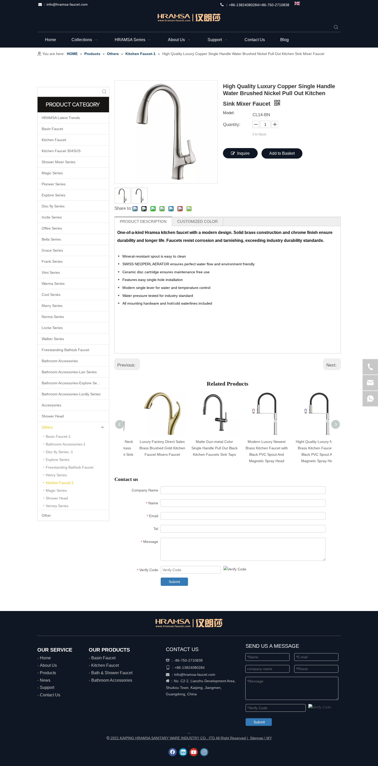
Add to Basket (282, 153)
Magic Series (52, 173)
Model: (228, 113)
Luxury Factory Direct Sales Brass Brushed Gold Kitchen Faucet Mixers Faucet (150, 448)
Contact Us (50, 695)
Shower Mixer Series (58, 162)
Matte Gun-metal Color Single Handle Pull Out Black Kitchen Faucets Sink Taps (202, 448)
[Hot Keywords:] (336, 27)
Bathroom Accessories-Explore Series (72, 383)
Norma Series (53, 317)
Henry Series (56, 475)
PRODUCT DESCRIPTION (143, 221)
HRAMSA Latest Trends (61, 118)
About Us (48, 665)
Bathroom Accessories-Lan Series (69, 372)
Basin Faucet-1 (58, 436)
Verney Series (57, 506)
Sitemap (256, 738)
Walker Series (53, 339)
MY (269, 738)
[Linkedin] (183, 752)
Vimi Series (51, 272)
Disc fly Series (53, 206)
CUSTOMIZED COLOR (197, 221)
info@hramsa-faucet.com (67, 4)
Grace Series (52, 250)
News (45, 680)
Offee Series (52, 228)
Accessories (51, 405)
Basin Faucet (52, 129)
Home (45, 658)
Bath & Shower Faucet (111, 673)
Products (48, 673)
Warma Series (53, 283)
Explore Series (53, 195)
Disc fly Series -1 (59, 452)
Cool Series (51, 295)
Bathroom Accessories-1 (65, 444)
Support (47, 687)
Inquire (243, 153)
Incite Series (52, 217)
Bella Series (51, 239)
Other (46, 515)
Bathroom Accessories (60, 361)
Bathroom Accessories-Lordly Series (71, 394)
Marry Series (52, 306)
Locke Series (52, 328)
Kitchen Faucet (54, 140)
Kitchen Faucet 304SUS (61, 151)
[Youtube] (194, 752)
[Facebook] (172, 752)
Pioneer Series (54, 184)
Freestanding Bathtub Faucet (65, 350)
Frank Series (52, 261)
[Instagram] (204, 752)
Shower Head (53, 416)
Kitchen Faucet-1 (60, 483)
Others (47, 427)
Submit (174, 582)
